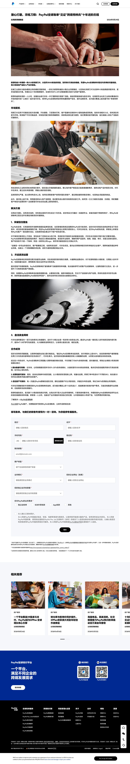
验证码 (69, 435)
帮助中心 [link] (69, 4)
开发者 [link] (40, 4)
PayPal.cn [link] (60, 542)
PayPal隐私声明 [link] (75, 522)
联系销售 (18, 687)
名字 (68, 422)
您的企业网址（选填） (75, 475)
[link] (13, 4)
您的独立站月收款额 (22, 488)
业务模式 (18, 475)
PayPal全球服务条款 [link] (48, 544)
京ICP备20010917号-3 (17, 748)
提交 (65, 530)
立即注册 (114, 4)
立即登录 (105, 4)
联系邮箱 (18, 448)
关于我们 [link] (77, 4)
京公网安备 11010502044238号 (36, 748)
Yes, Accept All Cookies (105, 758)
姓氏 (16, 422)
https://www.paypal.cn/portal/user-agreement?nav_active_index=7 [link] (49, 547)
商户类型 (18, 461)
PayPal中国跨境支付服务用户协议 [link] (77, 542)
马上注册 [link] (14, 404)
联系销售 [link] (61, 4)
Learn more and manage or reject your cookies (57, 759)
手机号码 (18, 435)
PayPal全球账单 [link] (27, 399)
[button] (31, 708)
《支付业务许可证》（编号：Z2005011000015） (56, 741)
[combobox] (23, 465)
